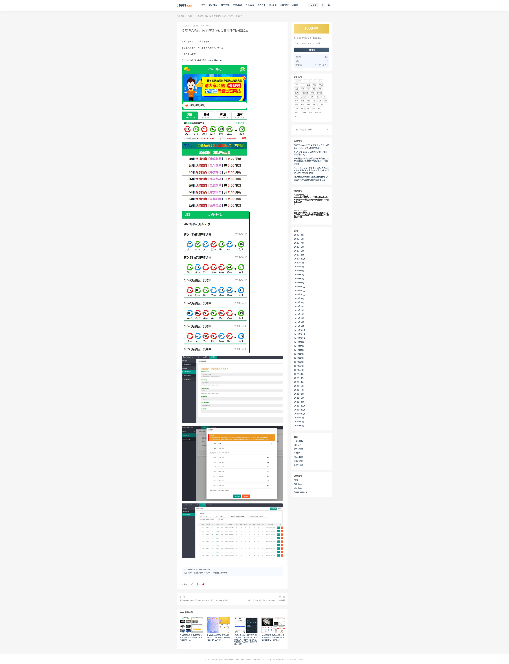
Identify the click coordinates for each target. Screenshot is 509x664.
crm (305, 81)
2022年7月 (299, 390)
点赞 (308, 105)
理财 (314, 105)
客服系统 (303, 97)
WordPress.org (300, 492)
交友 (314, 85)
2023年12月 (299, 330)
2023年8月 (299, 346)
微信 (302, 101)
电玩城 (321, 105)
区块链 (297, 93)
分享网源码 (190, 16)
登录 (296, 480)
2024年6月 (299, 307)
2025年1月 (299, 283)
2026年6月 (299, 235)
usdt (302, 85)
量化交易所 (318, 113)
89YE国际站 (299, 660)
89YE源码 (289, 660)
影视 (296, 101)
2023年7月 (299, 350)
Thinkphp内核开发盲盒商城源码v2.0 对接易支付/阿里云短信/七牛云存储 (218, 637)
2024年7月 (299, 303)
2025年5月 (299, 271)
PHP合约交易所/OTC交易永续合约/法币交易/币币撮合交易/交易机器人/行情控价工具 (311, 199)
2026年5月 (299, 239)
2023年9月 (299, 342)
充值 (314, 89)
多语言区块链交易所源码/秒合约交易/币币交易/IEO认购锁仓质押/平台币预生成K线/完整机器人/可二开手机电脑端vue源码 (245, 639)
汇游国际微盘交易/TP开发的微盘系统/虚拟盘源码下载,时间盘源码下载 (191, 637)
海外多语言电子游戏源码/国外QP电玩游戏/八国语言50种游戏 (205, 600)
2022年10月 (299, 382)
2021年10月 (299, 414)
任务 (296, 89)
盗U (296, 109)
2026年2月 (299, 251)
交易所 (321, 85)
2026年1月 (299, 255)
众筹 (302, 89)
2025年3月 (299, 279)
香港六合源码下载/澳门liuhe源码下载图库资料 (266, 600)
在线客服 (319, 93)
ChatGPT (298, 81)
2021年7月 (299, 426)
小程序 (295, 5)
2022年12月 (299, 374)
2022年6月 (299, 394)
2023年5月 (299, 358)
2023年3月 (299, 366)
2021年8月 (299, 422)
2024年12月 (299, 287)
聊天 (319, 109)
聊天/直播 (225, 5)
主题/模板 (284, 5)
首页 (203, 5)
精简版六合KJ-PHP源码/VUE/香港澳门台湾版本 (210, 573)
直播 (308, 109)
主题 (308, 85)
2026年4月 (299, 243)
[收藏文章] (192, 585)
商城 (312, 93)
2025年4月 (299, 275)
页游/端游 (237, 5)
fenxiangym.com (225, 660)
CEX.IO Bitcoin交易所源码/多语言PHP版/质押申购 (311, 153)
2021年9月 (299, 418)
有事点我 (271, 660)
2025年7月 (299, 267)
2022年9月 (299, 386)
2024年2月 (299, 322)
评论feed (298, 488)
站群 (313, 109)
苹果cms (297, 113)
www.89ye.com (215, 60)
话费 (304, 113)
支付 (296, 105)
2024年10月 (299, 295)
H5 (310, 81)
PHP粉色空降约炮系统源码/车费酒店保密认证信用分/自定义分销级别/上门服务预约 (311, 161)
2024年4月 (299, 315)
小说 (318, 97)
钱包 (296, 116)
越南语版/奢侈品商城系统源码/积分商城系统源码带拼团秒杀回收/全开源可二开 (273, 637)
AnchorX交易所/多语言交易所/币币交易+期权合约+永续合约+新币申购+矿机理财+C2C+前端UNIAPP (311, 170)
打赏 (308, 101)
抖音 (314, 101)
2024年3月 (299, 318)
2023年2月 (299, 370)
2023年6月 (299, 354)
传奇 (308, 89)
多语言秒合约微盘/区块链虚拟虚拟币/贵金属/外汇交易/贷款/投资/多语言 (311, 178)
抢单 (320, 101)
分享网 (297, 195)
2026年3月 (299, 247)
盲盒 (302, 109)
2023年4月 (299, 362)
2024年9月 (299, 299)
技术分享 (273, 5)
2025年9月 (299, 263)
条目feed (298, 484)
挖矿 (325, 101)
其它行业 (261, 5)
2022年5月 (299, 398)
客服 (296, 97)
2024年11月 (299, 291)
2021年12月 (299, 406)
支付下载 (312, 50)
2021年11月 (299, 410)
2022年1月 (299, 402)
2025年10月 (299, 259)
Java (320, 81)
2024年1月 (299, 326)
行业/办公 (249, 5)
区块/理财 (213, 5)
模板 (302, 105)
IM (315, 81)
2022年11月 (299, 378)
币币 (324, 97)
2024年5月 (299, 311)
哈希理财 (305, 93)
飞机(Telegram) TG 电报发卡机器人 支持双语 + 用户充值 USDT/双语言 (311, 146)
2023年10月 (299, 338)
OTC (296, 85)
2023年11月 (299, 334)
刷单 (320, 89)
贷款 (310, 113)
